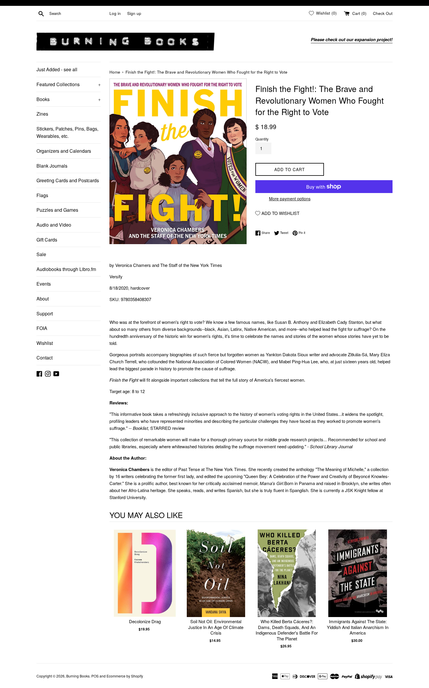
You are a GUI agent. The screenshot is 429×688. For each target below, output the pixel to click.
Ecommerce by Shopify (125, 675)
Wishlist (44, 343)
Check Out (383, 13)
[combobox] (78, 13)
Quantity (261, 138)
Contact (44, 357)
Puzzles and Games (57, 209)
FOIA (41, 328)
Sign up (134, 13)
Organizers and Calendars (63, 150)
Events (43, 283)
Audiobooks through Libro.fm (66, 269)
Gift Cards (46, 239)
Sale (41, 254)
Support (44, 313)
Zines (42, 113)
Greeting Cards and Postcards (67, 180)
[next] (387, 589)
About (42, 298)
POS (95, 675)
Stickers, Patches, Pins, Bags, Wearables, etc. (67, 132)
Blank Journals (51, 165)
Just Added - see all (56, 69)
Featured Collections (68, 84)
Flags (42, 195)
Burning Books (78, 675)
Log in (115, 13)
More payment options (290, 198)
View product (144, 579)
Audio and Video (53, 224)
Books (68, 99)
